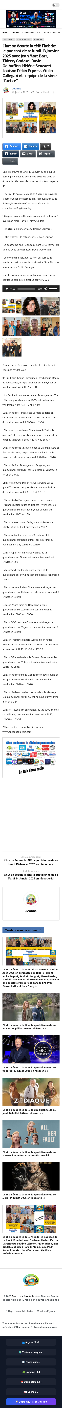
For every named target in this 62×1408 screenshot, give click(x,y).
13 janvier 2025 (20, 92)
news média (23, 39)
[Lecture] (6, 288)
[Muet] (46, 288)
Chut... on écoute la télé (25, 1296)
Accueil (8, 39)
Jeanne (16, 88)
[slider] (53, 288)
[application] (31, 288)
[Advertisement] (31, 813)
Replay (38, 39)
